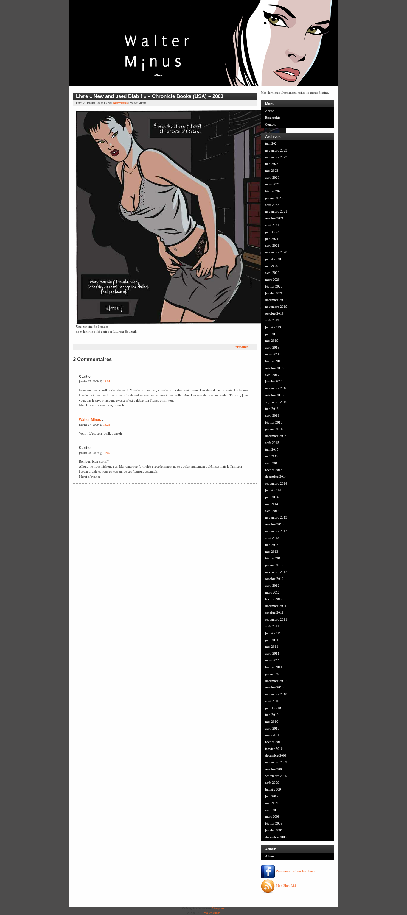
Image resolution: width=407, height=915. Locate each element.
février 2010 (273, 742)
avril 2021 (272, 245)
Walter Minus (90, 420)
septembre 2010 (276, 694)
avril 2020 (272, 272)
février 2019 (273, 361)
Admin (270, 856)
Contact (270, 124)
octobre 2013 (274, 524)
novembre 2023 (276, 150)
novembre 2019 (276, 306)
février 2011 (273, 667)
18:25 (106, 424)
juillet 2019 (273, 327)
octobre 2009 (274, 769)
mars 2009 (272, 816)
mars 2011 (272, 660)
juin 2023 (272, 163)
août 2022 (272, 205)
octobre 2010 (274, 687)
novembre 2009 (276, 762)
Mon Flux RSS (285, 885)
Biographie (272, 117)
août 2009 (272, 782)
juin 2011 (272, 640)
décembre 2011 (276, 606)
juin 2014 (272, 497)
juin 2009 (272, 796)
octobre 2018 (274, 368)
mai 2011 (271, 646)
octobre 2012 (274, 578)
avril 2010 (272, 728)
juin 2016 (272, 408)
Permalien (241, 347)
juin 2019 (272, 334)
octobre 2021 (274, 218)
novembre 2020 (276, 252)
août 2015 (272, 442)
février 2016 (273, 422)
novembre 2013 (276, 517)
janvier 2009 (274, 830)
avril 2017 (272, 375)
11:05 (106, 453)
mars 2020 (272, 279)
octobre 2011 (274, 612)
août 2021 (272, 225)
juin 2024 (272, 143)
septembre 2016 (276, 402)
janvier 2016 (274, 429)
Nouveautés (120, 102)
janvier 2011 (274, 674)
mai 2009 (271, 803)
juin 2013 (272, 544)
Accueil (270, 111)
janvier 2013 (274, 565)
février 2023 (273, 191)
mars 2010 (272, 735)
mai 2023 (271, 170)
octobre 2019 (274, 313)
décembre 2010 (276, 681)
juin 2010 (272, 714)
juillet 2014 (273, 490)
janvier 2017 (274, 381)
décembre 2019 (276, 300)
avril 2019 (272, 347)
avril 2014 (272, 511)
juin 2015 (272, 449)
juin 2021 (272, 239)
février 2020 (273, 286)
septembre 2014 (276, 483)
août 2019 (272, 320)
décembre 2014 (276, 476)
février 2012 (273, 599)
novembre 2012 (276, 572)
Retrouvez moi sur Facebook (295, 871)
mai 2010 (271, 721)
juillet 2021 (273, 232)
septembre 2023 (276, 157)
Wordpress (218, 908)
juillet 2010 (273, 708)
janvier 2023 (274, 198)
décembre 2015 (276, 436)
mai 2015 (271, 456)
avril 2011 (272, 653)
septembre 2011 (276, 619)
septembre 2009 (276, 775)
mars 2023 (272, 184)
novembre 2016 (276, 388)
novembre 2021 (276, 211)
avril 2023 (272, 177)
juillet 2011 (273, 633)
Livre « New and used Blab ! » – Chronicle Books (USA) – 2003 (149, 96)
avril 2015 (272, 463)
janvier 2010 (274, 748)
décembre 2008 (276, 837)
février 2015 (273, 469)
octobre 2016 (274, 395)
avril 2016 (272, 415)
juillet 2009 (273, 789)
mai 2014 (271, 504)
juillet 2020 (273, 259)
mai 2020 (271, 266)
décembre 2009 (276, 755)
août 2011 (272, 626)
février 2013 (273, 558)
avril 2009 (272, 810)
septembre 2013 (276, 531)
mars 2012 (272, 592)
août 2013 (272, 538)
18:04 (106, 381)
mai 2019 (271, 340)
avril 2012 (272, 585)
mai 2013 (271, 551)
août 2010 (272, 701)
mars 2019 (272, 354)
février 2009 (273, 823)
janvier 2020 (274, 293)
